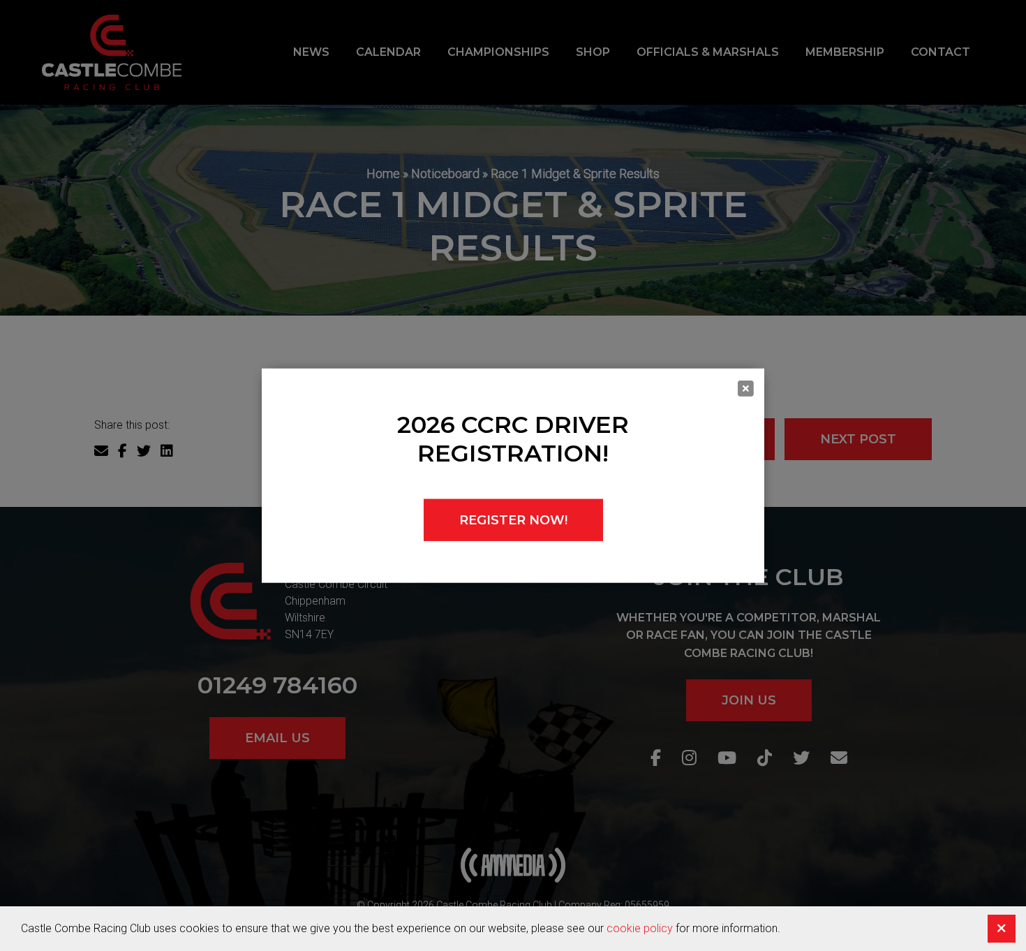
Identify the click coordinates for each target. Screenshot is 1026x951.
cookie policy (640, 928)
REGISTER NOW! (513, 519)
